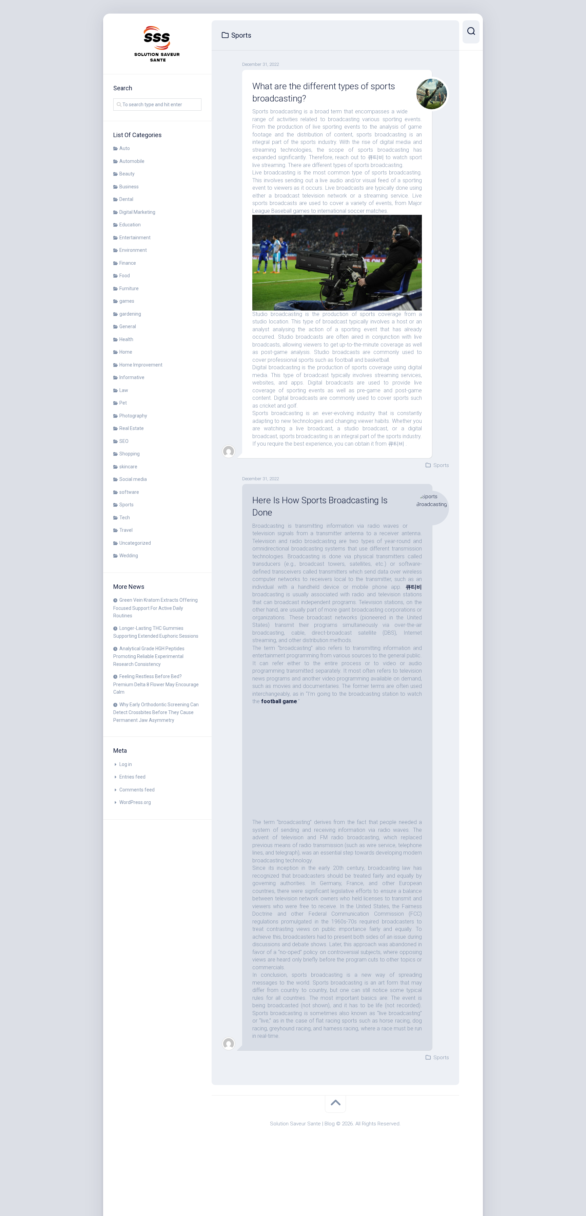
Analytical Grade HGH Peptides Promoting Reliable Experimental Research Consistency (148, 656)
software (129, 492)
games (126, 301)
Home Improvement (140, 365)
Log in (125, 764)
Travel (126, 530)
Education (130, 224)
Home (125, 352)
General (127, 326)
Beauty (127, 173)
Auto (124, 148)
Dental (126, 199)
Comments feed (137, 789)
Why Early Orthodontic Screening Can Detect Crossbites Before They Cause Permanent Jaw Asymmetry (156, 712)
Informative (131, 377)
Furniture (129, 288)
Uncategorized (135, 543)
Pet (123, 403)
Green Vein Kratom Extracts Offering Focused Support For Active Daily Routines (155, 607)
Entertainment (135, 237)
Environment (133, 250)
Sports (126, 504)
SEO (124, 441)
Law (123, 390)
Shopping (129, 453)
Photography (133, 415)
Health (126, 339)
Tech (124, 517)
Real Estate (131, 428)
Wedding (128, 555)
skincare (128, 466)
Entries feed (132, 777)
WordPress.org (135, 802)
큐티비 (414, 587)
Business (129, 186)
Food (124, 275)
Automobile (131, 161)
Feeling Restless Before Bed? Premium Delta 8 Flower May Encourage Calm (156, 684)
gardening (130, 314)
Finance (127, 263)
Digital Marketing (137, 212)
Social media (133, 479)
